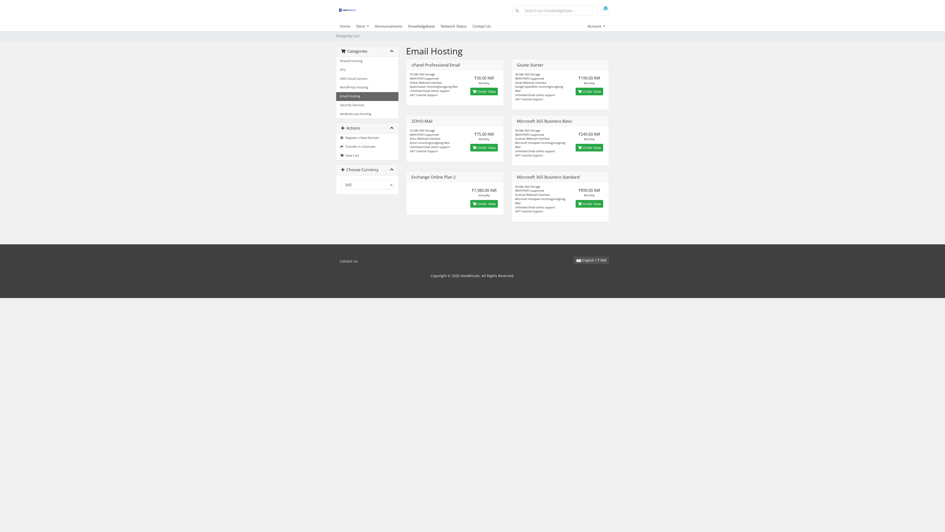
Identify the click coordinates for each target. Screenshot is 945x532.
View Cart (351, 155)
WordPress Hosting (354, 87)
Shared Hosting (351, 61)
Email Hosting (350, 96)
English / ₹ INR (593, 260)
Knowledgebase (421, 26)
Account (595, 26)
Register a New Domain (361, 138)
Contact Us (481, 26)
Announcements (388, 26)
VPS (343, 70)
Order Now (486, 91)
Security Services (352, 105)
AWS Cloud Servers (353, 79)
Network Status (454, 26)
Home (345, 26)
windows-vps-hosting (355, 114)
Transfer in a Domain (360, 147)
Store (361, 26)
